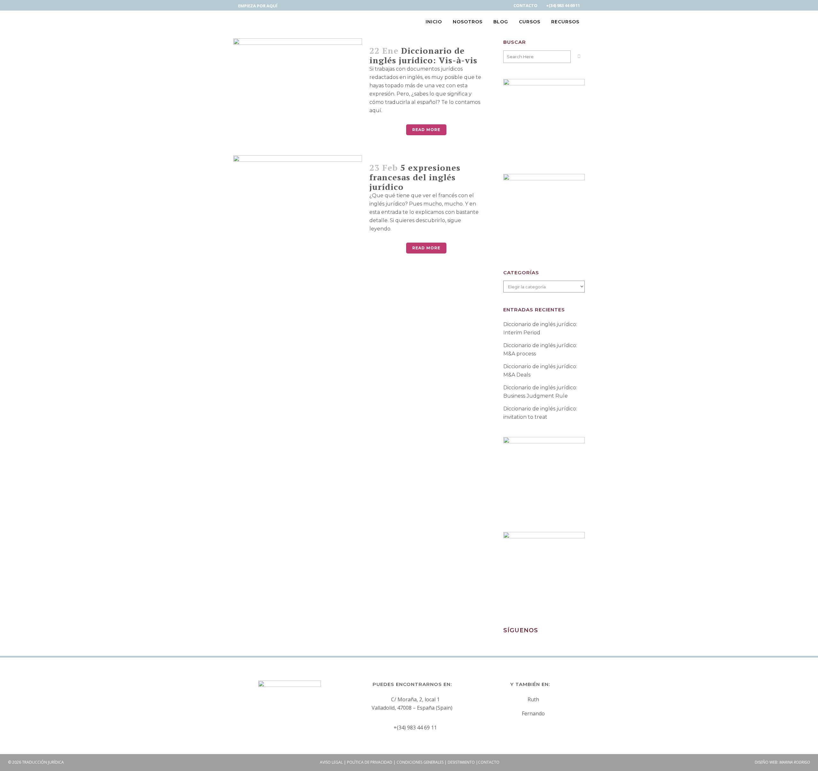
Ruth (533, 699)
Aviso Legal (331, 762)
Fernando (533, 713)
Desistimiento (461, 762)
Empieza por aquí (257, 6)
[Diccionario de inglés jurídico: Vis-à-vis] (297, 86)
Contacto (488, 762)
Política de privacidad (369, 762)
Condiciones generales (420, 762)
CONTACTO (525, 5)
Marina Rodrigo (794, 762)
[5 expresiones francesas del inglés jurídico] (297, 203)
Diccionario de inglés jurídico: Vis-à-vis (423, 55)
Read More (426, 129)
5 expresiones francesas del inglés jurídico (414, 177)
